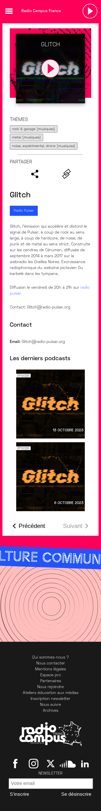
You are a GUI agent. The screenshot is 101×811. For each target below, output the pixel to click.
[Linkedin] (85, 763)
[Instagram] (33, 763)
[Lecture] (90, 11)
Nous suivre (50, 705)
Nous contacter (50, 663)
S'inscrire (19, 794)
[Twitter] (51, 763)
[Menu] (9, 11)
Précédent (32, 526)
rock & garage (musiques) (33, 129)
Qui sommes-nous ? (50, 657)
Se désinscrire (76, 794)
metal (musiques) (26, 137)
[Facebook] (16, 763)
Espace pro (50, 675)
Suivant (72, 526)
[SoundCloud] (68, 763)
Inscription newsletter (50, 699)
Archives (50, 710)
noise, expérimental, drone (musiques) (43, 146)
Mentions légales (50, 669)
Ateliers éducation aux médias (50, 693)
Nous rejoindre (50, 687)
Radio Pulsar (24, 210)
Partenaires (50, 681)
